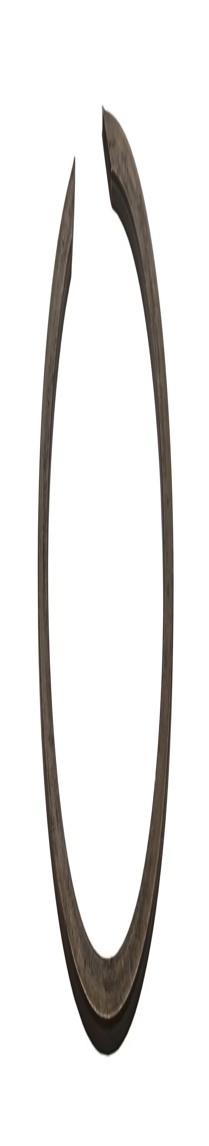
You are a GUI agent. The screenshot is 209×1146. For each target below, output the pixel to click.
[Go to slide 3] (6, 456)
